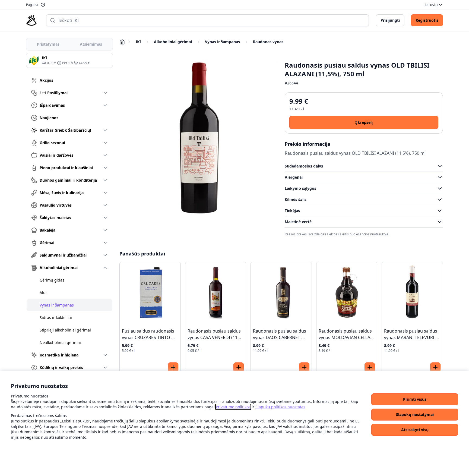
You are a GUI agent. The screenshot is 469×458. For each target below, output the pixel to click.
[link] (233, 406)
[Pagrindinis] (31, 20)
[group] (69, 60)
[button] (414, 399)
